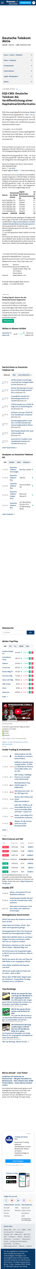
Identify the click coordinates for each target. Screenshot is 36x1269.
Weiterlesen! (8, 321)
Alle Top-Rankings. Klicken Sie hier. (14, 1042)
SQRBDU (30, 855)
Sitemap (7, 1216)
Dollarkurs (7, 1239)
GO (30, 632)
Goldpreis (12, 1237)
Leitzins (29, 1246)
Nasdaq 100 (8, 1234)
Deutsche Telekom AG (7, 334)
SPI (14, 1230)
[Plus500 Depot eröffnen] (11, 3)
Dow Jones (19, 1232)
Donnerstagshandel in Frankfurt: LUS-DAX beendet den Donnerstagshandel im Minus (22, 423)
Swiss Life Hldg (7, 680)
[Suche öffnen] (33, 2)
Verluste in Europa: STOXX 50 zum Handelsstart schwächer (21, 413)
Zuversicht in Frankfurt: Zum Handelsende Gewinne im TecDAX (21, 441)
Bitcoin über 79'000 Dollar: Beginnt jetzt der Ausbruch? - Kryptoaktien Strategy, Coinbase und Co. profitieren (16, 979)
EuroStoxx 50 (8, 1232)
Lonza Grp (6, 667)
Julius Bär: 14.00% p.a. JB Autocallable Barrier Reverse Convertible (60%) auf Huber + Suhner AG (23, 808)
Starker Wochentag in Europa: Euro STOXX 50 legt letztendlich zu (22, 390)
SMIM (24, 1230)
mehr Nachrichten (9, 448)
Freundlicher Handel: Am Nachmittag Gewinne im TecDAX (20, 398)
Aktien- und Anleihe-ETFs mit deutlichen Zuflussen (23, 816)
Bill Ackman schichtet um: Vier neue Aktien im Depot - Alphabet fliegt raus (16, 946)
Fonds (6, 1241)
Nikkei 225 (18, 1234)
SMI (5, 1237)
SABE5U (30, 863)
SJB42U (30, 868)
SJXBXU (30, 847)
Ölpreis (21, 1246)
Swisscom (6, 692)
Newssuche (8, 628)
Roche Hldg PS (7, 672)
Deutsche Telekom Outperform (13, 495)
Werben (18, 1211)
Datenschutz (26, 1211)
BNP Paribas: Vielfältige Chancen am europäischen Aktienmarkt (22, 777)
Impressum (26, 1208)
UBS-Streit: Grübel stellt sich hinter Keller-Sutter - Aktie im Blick (16, 972)
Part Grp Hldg (7, 676)
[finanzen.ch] (12, 1)
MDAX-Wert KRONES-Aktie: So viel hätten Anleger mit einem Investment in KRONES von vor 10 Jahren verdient (17, 939)
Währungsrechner (10, 1246)
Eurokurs (16, 1239)
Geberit (5, 663)
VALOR (4, 45)
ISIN (17, 45)
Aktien (16, 170)
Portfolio (16, 1244)
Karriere (7, 1211)
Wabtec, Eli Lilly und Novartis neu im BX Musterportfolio (23, 823)
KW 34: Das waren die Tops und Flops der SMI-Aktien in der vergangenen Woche (17, 960)
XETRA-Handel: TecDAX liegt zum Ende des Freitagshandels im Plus (22, 382)
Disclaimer (25, 1213)
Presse (6, 1213)
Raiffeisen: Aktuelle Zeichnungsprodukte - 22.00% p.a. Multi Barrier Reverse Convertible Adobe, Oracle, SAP (23, 766)
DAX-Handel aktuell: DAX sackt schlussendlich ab (22, 432)
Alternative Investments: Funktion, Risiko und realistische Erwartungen (21, 908)
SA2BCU (30, 872)
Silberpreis (26, 1239)
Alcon (4, 688)
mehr (4, 697)
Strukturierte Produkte (18, 1241)
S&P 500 (27, 1234)
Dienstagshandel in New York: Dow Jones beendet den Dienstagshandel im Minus (17, 932)
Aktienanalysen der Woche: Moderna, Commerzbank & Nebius (23, 756)
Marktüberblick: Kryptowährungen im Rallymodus (22, 785)
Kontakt (7, 1208)
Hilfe (16, 1208)
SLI (19, 1230)
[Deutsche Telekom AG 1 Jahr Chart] (28, 334)
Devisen (27, 1237)
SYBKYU (30, 851)
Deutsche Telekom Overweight (14, 469)
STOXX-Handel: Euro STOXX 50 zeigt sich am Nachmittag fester (22, 406)
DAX (29, 1230)
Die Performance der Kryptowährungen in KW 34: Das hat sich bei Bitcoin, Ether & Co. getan (17, 953)
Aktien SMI (7, 1230)
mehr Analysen (7, 514)
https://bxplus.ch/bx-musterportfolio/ (14, 738)
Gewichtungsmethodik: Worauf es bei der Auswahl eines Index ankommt (21, 900)
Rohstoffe (7, 1244)
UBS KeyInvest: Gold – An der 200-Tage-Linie (23, 792)
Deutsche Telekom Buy (13, 477)
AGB (23, 1216)
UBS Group (6, 684)
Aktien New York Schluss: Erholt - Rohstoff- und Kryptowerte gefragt (16, 926)
